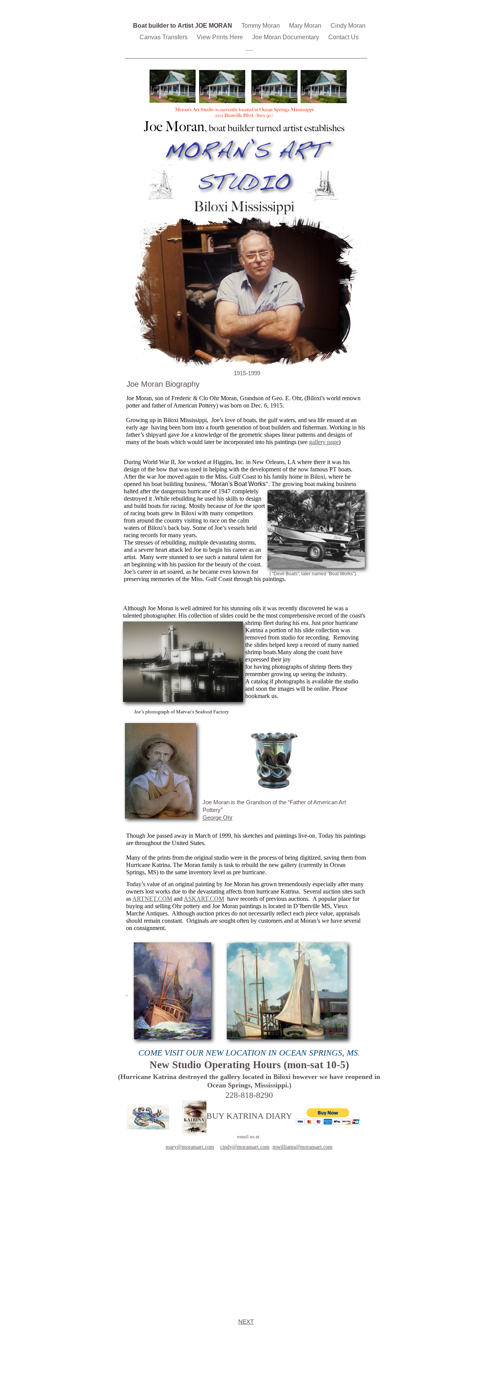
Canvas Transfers (164, 37)
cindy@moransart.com (244, 1147)
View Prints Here (220, 37)
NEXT (246, 1321)
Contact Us (343, 37)
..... (249, 48)
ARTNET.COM (152, 898)
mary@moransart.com (190, 1147)
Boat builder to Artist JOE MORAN (183, 25)
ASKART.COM (204, 898)
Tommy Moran (261, 25)
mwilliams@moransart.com (302, 1147)
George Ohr (218, 817)
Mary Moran (306, 25)
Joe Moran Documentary (286, 37)
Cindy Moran (348, 25)
